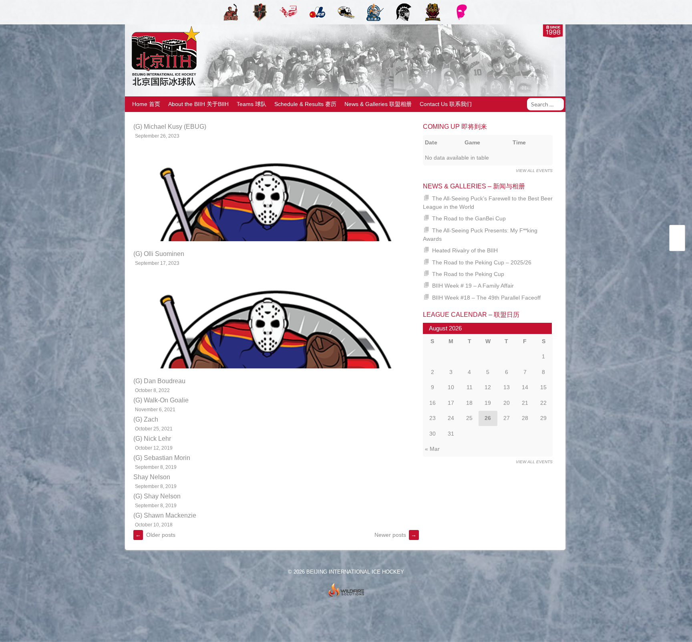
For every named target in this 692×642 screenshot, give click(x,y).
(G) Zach (145, 419)
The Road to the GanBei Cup (469, 218)
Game (472, 142)
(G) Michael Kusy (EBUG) (169, 126)
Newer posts (395, 535)
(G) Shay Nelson (157, 496)
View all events (534, 170)
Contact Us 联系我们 (446, 104)
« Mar (432, 449)
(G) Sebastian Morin (161, 457)
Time (519, 142)
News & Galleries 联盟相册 (378, 104)
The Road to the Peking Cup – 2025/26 (481, 262)
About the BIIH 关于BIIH (198, 104)
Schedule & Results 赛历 (305, 104)
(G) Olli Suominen (158, 253)
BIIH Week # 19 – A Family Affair (473, 285)
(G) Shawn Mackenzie (164, 515)
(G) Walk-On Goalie (161, 400)
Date (431, 142)
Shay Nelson (151, 477)
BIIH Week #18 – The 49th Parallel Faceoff (486, 297)
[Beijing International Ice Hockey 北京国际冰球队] (163, 85)
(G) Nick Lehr (152, 438)
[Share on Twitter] (677, 233)
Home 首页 (146, 104)
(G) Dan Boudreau (159, 381)
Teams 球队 (251, 104)
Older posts (155, 535)
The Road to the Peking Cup (468, 274)
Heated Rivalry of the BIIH (465, 250)
